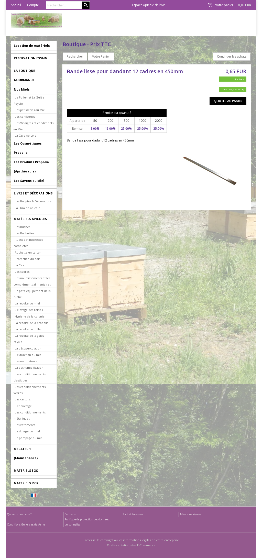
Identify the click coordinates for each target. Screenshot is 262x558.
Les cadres (22, 271)
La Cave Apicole (25, 135)
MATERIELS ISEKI (26, 483)
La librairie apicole (27, 208)
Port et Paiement (133, 514)
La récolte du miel (27, 303)
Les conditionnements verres (30, 390)
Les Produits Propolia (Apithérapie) (31, 166)
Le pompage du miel (29, 438)
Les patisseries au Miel (30, 110)
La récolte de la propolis (31, 323)
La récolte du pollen (28, 329)
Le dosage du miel (27, 431)
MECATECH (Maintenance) (26, 453)
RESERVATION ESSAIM (31, 58)
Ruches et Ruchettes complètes (28, 243)
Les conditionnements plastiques (30, 377)
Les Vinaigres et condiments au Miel (33, 126)
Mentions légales (190, 514)
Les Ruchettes (24, 233)
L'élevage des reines (29, 310)
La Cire (19, 265)
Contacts (70, 514)
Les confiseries (25, 116)
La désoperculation (28, 348)
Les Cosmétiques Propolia (28, 148)
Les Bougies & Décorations (33, 201)
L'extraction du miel (28, 355)
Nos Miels (22, 89)
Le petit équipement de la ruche (32, 294)
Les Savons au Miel (29, 181)
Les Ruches (22, 227)
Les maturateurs (26, 361)
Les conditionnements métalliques (30, 415)
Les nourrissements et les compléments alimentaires (32, 281)
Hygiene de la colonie (30, 316)
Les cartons (22, 399)
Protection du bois (27, 259)
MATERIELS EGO (26, 470)
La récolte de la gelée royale (29, 339)
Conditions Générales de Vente (26, 524)
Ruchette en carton (28, 252)
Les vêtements (25, 425)
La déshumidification (29, 367)
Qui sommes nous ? (19, 514)
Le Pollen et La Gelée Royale (29, 100)
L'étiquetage (23, 406)
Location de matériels (32, 45)
